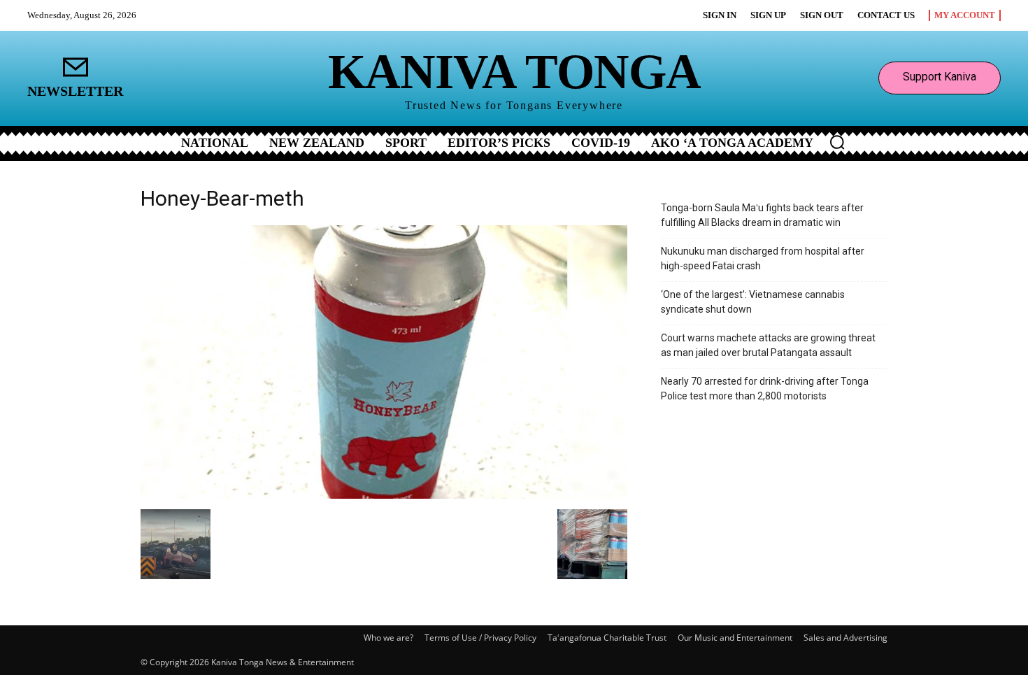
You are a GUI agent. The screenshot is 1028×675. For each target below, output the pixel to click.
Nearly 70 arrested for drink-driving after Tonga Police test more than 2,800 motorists (765, 389)
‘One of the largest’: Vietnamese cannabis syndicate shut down (753, 302)
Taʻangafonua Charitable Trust (607, 638)
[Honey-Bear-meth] (384, 495)
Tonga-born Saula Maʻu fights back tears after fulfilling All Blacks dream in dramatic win (762, 215)
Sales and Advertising (845, 638)
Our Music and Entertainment (735, 638)
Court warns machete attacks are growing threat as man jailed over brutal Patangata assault (768, 345)
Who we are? (388, 638)
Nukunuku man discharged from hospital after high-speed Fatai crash (762, 258)
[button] (837, 142)
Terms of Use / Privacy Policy (480, 638)
